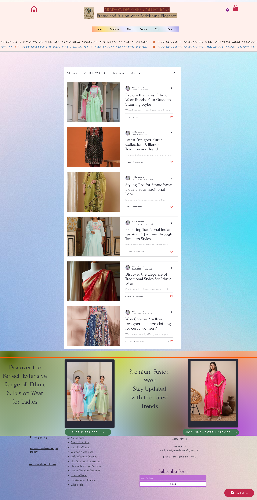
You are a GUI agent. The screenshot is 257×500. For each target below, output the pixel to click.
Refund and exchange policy (44, 450)
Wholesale (77, 484)
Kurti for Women (80, 447)
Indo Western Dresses (84, 456)
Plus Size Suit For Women (86, 461)
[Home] (34, 9)
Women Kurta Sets (82, 451)
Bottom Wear (79, 475)
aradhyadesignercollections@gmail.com (179, 450)
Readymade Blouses (83, 480)
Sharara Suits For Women (86, 466)
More (134, 73)
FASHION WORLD (94, 73)
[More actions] (172, 88)
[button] (235, 8)
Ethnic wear (118, 73)
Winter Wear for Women (85, 470)
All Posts (72, 73)
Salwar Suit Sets (80, 442)
